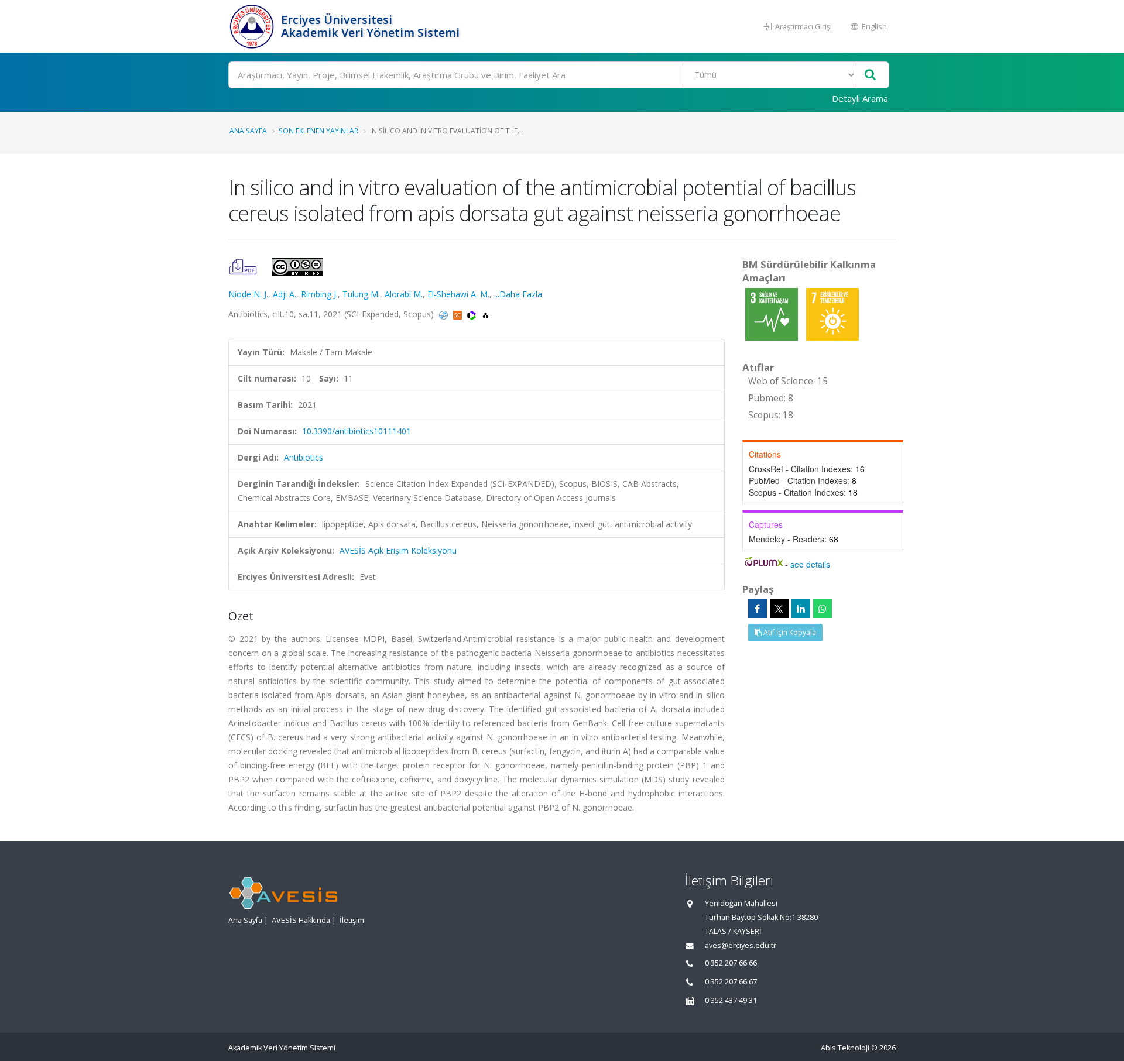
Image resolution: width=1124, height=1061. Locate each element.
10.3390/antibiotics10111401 (356, 431)
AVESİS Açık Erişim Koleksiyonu (398, 550)
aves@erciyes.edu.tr (740, 945)
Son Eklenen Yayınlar (318, 130)
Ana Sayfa (248, 130)
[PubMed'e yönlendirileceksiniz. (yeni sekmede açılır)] (444, 314)
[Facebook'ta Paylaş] (757, 608)
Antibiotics (303, 457)
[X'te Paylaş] (779, 608)
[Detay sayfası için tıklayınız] (772, 313)
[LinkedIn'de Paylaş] (800, 608)
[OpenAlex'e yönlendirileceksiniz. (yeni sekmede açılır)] (485, 314)
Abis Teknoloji (845, 1048)
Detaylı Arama (860, 98)
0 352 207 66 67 (731, 982)
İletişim (352, 920)
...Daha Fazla (518, 294)
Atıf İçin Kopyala (789, 632)
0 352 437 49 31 (731, 1000)
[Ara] (870, 75)
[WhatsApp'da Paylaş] (822, 608)
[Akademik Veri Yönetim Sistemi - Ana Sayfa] (253, 26)
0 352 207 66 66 (731, 963)
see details (810, 564)
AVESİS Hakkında (301, 920)
